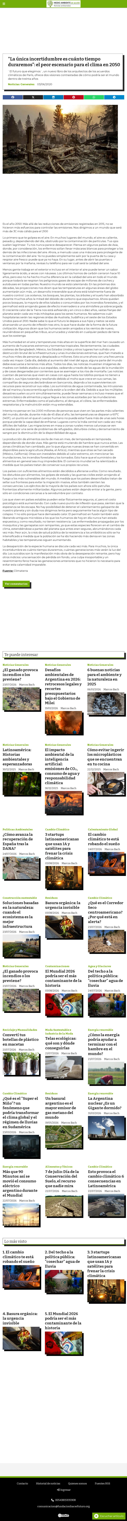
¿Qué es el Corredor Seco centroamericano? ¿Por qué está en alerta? (105, 912)
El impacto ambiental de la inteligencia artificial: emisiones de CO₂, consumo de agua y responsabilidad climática (62, 766)
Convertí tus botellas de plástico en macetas (21, 1040)
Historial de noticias (48, 1483)
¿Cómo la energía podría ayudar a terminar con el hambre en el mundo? (104, 1044)
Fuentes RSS (102, 1483)
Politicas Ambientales (18, 829)
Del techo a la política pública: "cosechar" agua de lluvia (105, 978)
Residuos (51, 898)
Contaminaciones (57, 966)
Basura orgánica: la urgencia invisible (62, 905)
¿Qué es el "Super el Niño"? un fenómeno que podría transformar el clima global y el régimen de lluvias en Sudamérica (21, 1112)
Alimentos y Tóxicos (58, 1166)
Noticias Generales (21, 84)
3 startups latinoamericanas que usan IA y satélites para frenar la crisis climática (62, 846)
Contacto (22, 1483)
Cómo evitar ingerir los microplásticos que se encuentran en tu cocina (105, 757)
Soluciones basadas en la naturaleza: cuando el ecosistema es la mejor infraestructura (21, 915)
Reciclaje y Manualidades (20, 1030)
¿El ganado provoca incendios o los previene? (20, 675)
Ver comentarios (16, 583)
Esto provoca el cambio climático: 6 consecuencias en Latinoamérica (106, 1178)
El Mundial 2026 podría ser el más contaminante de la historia (63, 978)
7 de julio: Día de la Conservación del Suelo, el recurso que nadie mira (62, 1178)
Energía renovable (100, 1030)
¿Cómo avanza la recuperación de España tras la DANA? (18, 841)
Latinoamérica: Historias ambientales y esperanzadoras (17, 757)
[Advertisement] (63, 29)
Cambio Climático (57, 829)
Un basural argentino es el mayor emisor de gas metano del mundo (60, 1108)
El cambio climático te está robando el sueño (104, 839)
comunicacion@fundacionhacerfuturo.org (63, 1506)
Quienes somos (77, 1483)
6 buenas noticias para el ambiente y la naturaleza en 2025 (104, 677)
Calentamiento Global (103, 829)
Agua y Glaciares (99, 966)
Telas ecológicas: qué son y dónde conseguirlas (60, 1043)
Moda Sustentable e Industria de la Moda (59, 1031)
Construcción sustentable (20, 898)
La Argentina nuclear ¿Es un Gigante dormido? (104, 1103)
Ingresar (65, 1490)
